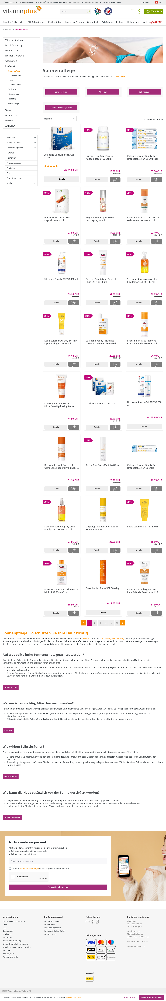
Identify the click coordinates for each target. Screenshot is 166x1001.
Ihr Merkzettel (50, 934)
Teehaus (9, 110)
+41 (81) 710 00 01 (35, 2)
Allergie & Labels (14, 142)
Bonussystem (8, 953)
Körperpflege (13, 94)
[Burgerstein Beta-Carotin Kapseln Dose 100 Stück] (103, 139)
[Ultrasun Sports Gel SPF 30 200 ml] (144, 386)
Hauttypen (11, 158)
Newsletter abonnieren (58, 887)
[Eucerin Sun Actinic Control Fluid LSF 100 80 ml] (103, 263)
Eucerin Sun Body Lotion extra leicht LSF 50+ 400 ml (61, 591)
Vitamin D (87, 638)
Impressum (7, 937)
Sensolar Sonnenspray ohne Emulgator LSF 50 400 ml (142, 280)
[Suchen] (88, 11)
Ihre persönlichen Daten (54, 931)
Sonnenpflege (14, 71)
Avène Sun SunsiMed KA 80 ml (102, 465)
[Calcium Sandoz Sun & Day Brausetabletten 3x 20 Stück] (144, 139)
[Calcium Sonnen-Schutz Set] (103, 386)
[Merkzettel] (132, 11)
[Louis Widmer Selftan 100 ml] (144, 510)
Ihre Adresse (49, 924)
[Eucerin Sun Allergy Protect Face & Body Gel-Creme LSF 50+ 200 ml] (144, 572)
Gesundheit (11, 60)
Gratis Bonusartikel (54, 2)
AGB (4, 927)
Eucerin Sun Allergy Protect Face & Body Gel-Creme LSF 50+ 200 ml (142, 591)
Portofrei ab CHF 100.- (112, 2)
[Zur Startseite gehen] (22, 10)
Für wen (10, 153)
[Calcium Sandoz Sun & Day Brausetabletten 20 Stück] (144, 449)
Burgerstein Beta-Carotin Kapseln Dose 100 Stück (99, 157)
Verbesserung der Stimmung (112, 638)
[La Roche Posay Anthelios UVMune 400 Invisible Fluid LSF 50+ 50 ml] (103, 324)
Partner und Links (10, 957)
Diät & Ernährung (13, 45)
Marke (9, 183)
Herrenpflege (13, 103)
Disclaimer (7, 934)
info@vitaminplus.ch (136, 946)
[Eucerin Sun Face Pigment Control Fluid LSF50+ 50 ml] (144, 324)
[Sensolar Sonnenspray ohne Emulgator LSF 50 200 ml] (61, 510)
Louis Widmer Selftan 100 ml (143, 526)
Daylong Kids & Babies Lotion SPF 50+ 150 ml (102, 528)
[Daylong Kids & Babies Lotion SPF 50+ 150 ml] (103, 510)
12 (117, 623)
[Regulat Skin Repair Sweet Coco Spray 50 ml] (103, 201)
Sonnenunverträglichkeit (61, 107)
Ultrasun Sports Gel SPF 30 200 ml (144, 403)
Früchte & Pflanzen (14, 55)
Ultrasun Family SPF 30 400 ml (61, 279)
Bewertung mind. (14, 178)
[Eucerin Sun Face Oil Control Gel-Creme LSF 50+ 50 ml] (144, 201)
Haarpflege (12, 99)
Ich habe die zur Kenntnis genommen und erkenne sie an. (40, 868)
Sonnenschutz (16, 76)
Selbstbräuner (16, 84)
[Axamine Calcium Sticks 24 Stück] (61, 138)
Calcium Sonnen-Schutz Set (101, 403)
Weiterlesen (120, 76)
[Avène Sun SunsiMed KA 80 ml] (103, 449)
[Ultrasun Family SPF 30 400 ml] (61, 263)
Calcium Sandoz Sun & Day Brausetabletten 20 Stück (142, 466)
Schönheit (10, 66)
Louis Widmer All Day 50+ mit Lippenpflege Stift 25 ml (60, 342)
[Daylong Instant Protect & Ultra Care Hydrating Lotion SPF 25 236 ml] (61, 386)
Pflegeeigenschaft (14, 163)
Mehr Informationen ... (74, 997)
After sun (8, 730)
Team (5, 924)
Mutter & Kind (12, 50)
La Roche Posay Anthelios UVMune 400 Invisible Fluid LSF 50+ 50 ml (103, 342)
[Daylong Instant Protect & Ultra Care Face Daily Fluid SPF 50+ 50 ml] (61, 449)
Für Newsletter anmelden (14, 921)
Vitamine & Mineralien (16, 40)
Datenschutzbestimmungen (29, 868)
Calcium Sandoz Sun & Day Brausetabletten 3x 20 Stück (142, 157)
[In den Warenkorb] (115, 179)
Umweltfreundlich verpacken (15, 944)
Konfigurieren (130, 997)
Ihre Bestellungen (52, 921)
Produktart (11, 168)
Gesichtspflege (14, 89)
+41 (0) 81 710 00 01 (139, 941)
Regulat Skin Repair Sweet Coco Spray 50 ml (100, 219)
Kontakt (145, 2)
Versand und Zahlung (12, 940)
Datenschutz (8, 931)
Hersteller (11, 137)
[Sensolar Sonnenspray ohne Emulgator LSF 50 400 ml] (144, 263)
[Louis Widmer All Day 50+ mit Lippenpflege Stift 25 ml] (61, 324)
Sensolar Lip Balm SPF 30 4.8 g (102, 588)
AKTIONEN (10, 125)
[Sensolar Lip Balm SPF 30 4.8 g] (103, 572)
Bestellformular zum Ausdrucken (17, 947)
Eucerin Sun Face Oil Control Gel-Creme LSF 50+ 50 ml (143, 219)
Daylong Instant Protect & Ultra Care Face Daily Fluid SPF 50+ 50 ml (61, 466)
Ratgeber (7, 950)
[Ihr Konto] (139, 11)
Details (62, 179)
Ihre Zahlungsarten (52, 927)
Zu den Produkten (12, 817)
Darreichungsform (15, 147)
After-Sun (14, 80)
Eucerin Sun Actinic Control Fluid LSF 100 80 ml (101, 280)
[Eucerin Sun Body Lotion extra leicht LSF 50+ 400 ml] (61, 572)
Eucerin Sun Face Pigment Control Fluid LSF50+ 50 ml (142, 342)
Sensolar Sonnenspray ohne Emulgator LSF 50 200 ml (59, 528)
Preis (9, 173)
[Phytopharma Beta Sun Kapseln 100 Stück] (61, 201)
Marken (9, 120)
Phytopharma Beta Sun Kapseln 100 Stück (57, 219)
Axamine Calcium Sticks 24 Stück (59, 156)
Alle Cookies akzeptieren (151, 997)
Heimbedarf (11, 115)
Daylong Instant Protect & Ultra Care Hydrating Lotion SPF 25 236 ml (59, 405)
